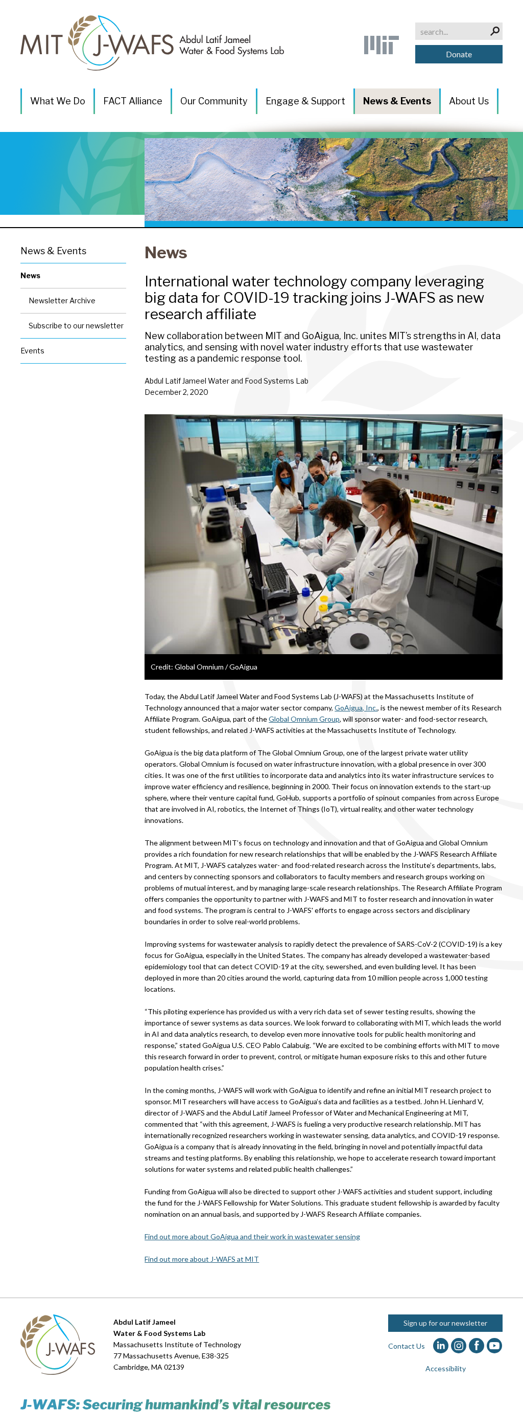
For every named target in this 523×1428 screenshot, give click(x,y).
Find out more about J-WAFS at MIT (202, 1259)
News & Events (397, 101)
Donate (459, 54)
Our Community (214, 101)
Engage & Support (305, 101)
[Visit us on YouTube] (495, 1346)
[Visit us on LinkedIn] (441, 1346)
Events (32, 350)
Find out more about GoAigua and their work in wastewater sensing (252, 1236)
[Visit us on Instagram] (459, 1346)
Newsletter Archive (62, 300)
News (166, 252)
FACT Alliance (132, 101)
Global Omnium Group (304, 719)
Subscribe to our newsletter (76, 325)
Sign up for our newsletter (445, 1323)
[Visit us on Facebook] (477, 1346)
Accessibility (445, 1368)
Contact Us (406, 1346)
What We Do (57, 101)
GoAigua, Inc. (356, 707)
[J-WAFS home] (152, 43)
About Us (469, 101)
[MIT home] (381, 45)
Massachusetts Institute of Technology (177, 1344)
